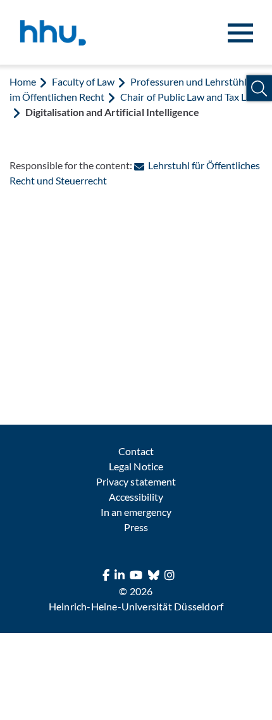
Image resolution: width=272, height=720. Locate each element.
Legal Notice (136, 466)
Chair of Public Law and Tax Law (189, 97)
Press (136, 527)
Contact (136, 451)
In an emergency (136, 512)
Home (22, 81)
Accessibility (136, 497)
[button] (259, 88)
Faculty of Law (83, 81)
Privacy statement (135, 481)
